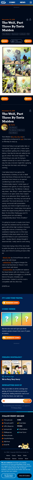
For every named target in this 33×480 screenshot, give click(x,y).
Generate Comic (13, 338)
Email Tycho (22, 432)
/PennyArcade (8, 420)
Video (25, 455)
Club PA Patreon (9, 438)
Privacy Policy (17, 408)
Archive (20, 459)
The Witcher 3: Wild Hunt (16, 130)
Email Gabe (22, 423)
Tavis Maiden (6, 34)
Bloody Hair (7, 258)
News (19, 455)
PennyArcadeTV (9, 423)
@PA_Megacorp (8, 426)
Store (26, 459)
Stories (14, 459)
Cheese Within (8, 270)
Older (4, 41)
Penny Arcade (8, 435)
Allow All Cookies (24, 476)
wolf (22, 139)
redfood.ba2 (7, 262)
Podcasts (7, 459)
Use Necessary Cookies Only (8, 475)
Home (8, 455)
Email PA (6, 445)
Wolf (28, 34)
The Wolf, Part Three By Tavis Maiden (13, 117)
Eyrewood (15, 34)
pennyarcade (8, 429)
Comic (14, 455)
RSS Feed (7, 442)
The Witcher (13, 127)
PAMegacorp (8, 432)
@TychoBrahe (23, 429)
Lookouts (22, 34)
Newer (28, 41)
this (12, 137)
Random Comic (12, 303)
